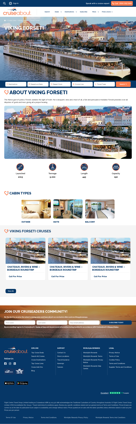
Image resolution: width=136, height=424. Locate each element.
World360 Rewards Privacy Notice (93, 361)
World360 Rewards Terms (92, 356)
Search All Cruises (38, 356)
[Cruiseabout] (17, 14)
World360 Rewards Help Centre (92, 367)
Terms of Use (40, 327)
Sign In (15, 3)
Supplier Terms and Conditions (120, 367)
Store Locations (63, 356)
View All (11, 291)
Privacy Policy (113, 327)
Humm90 (60, 363)
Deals (57, 12)
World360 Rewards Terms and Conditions (110, 417)
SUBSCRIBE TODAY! (116, 322)
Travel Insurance (63, 360)
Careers (60, 367)
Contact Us (61, 352)
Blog (33, 371)
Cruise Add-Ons (37, 367)
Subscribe (83, 12)
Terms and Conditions (117, 363)
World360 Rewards (90, 352)
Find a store (106, 12)
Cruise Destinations (38, 360)
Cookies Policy (114, 360)
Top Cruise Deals (37, 352)
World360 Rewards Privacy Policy (76, 417)
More (94, 12)
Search (47, 12)
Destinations (69, 12)
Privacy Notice (114, 352)
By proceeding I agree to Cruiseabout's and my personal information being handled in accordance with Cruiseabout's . (61, 327)
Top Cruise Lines (37, 363)
